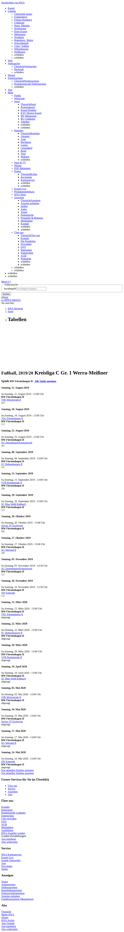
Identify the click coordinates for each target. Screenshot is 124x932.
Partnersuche (27, 215)
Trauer (24, 212)
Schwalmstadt (21, 43)
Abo (10, 794)
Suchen (6, 294)
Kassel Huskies (28, 110)
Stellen (24, 206)
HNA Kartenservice (11, 854)
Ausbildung (7, 830)
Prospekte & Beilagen (32, 218)
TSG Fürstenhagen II (12, 418)
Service (11, 788)
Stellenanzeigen (9, 887)
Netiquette (26, 258)
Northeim (19, 37)
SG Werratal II (8, 550)
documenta (26, 177)
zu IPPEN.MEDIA (11, 300)
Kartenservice (28, 180)
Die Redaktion (28, 241)
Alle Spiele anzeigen (45, 381)
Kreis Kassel (20, 31)
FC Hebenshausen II (11, 464)
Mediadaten (27, 220)
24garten (25, 136)
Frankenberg (20, 17)
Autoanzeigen (8, 884)
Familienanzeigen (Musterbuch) (17, 899)
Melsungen (20, 34)
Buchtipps (26, 142)
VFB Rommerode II (11, 482)
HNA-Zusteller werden (13, 833)
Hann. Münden (22, 25)
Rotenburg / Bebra (23, 40)
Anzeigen (13, 791)
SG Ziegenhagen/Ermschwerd (16, 442)
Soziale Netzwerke (11, 860)
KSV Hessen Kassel (31, 113)
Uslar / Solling (21, 46)
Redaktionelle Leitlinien (13, 812)
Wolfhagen (19, 51)
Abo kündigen (8, 839)
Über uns (12, 785)
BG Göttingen (28, 118)
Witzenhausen (21, 49)
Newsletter (26, 244)
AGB (23, 255)
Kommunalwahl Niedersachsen (30, 84)
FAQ (23, 247)
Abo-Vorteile (8, 923)
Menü (4, 281)
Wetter (4, 869)
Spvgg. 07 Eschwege (12, 525)
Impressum (26, 250)
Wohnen (25, 156)
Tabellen (25, 121)
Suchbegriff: (10, 288)
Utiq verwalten (8, 818)
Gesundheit (26, 148)
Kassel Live (7, 857)
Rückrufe (19, 69)
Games (24, 145)
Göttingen (19, 22)
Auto (23, 139)
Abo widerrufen (9, 842)
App (3, 863)
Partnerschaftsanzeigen (13, 893)
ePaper (4, 917)
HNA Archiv (8, 920)
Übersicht (6, 911)
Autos (24, 209)
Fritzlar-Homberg (23, 19)
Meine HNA (7, 914)
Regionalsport (28, 107)
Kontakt (25, 223)
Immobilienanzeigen (11, 890)
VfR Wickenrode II (11, 399)
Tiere (23, 153)
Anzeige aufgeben (30, 203)
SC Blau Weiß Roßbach (13, 504)
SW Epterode (8, 593)
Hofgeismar (20, 28)
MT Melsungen (28, 116)
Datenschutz (27, 252)
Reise (23, 151)
